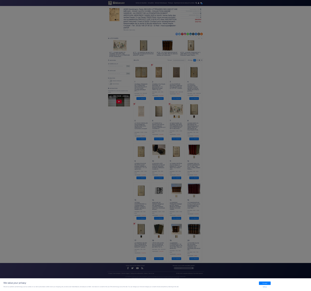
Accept (264, 283)
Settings (265, 287)
